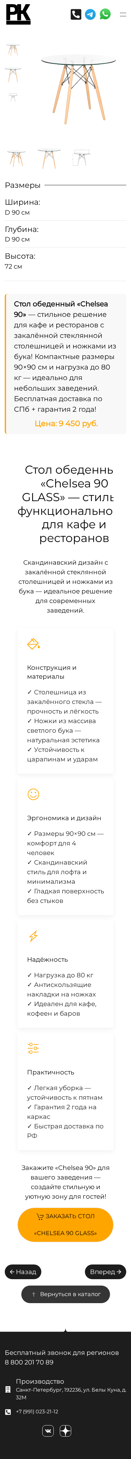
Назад (26, 1272)
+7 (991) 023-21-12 (37, 1412)
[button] (123, 14)
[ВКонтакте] (48, 1431)
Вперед (102, 1272)
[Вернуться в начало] (18, 14)
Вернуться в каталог (70, 1294)
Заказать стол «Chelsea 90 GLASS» (65, 1225)
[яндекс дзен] (65, 1431)
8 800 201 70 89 (29, 1362)
